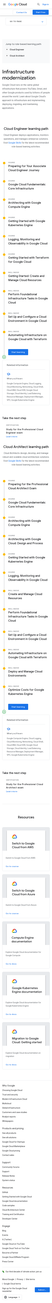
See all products (9, 1133)
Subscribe (43, 1290)
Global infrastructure (11, 1108)
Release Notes (8, 1176)
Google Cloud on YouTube (13, 1244)
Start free (40, 12)
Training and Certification (13, 1214)
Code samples (8, 1205)
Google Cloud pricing (11, 1151)
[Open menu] (4, 4)
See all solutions (9, 1137)
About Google (8, 1279)
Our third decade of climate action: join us (24, 1272)
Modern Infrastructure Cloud (14, 1099)
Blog (4, 1231)
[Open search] (38, 4)
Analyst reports (9, 1117)
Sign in (45, 4)
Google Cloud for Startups (13, 1142)
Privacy (20, 1279)
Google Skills (15, 142)
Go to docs (11, 964)
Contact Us (21, 12)
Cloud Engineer (17, 49)
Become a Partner (10, 1253)
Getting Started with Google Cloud (17, 1197)
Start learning (18, 352)
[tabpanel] (26, 431)
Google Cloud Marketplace (13, 1146)
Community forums (10, 1167)
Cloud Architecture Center (13, 1210)
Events (5, 1235)
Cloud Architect (17, 56)
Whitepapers (7, 1121)
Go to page (16, 21)
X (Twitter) (7, 1239)
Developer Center (9, 1219)
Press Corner (8, 1261)
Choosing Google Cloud (12, 1090)
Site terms (30, 1279)
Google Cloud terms (12, 1284)
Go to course (12, 866)
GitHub (5, 1192)
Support (5, 1171)
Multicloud (6, 1103)
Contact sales (8, 1155)
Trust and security (10, 1095)
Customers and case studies (14, 1112)
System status (8, 1180)
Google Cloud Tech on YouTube (15, 1248)
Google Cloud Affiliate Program (15, 1257)
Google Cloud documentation (15, 1201)
